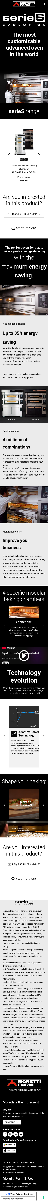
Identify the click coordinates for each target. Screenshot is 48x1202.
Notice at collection (13, 1198)
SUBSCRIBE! (10, 1122)
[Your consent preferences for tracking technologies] (43, 1197)
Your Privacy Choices (21, 1194)
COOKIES (15, 1162)
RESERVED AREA (27, 1162)
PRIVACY (6, 1162)
